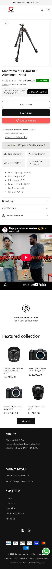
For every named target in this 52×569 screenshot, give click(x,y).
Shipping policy (42, 558)
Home (9, 498)
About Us (10, 519)
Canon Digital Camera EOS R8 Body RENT (37, 370)
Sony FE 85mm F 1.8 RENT (36, 408)
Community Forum (15, 513)
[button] (3, 10)
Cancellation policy (36, 563)
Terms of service (27, 558)
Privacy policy (11, 558)
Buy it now (26, 113)
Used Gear (11, 508)
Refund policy (38, 554)
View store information (16, 137)
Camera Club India (22, 554)
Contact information (18, 563)
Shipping (5, 84)
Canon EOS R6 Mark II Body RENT (13, 408)
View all (26, 421)
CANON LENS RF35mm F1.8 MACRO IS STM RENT (14, 371)
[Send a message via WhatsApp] (46, 551)
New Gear (10, 503)
